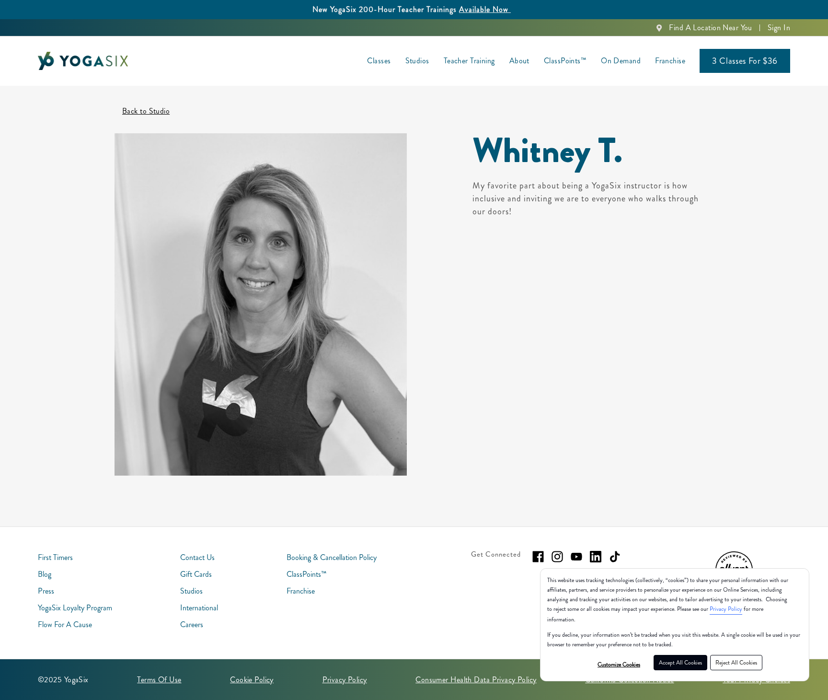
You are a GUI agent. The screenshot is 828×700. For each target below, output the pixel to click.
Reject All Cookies (736, 662)
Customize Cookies (619, 664)
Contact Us (197, 557)
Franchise (670, 60)
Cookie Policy (252, 679)
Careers (191, 624)
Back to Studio (146, 111)
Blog (44, 574)
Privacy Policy (726, 609)
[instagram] (557, 556)
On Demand (621, 60)
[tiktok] (615, 556)
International (199, 607)
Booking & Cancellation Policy (332, 557)
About (519, 60)
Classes (379, 60)
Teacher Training (469, 60)
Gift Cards (196, 574)
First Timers (55, 557)
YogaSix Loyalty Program (75, 607)
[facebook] (538, 556)
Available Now (485, 9)
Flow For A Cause (65, 624)
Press (46, 590)
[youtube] (576, 556)
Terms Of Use (159, 679)
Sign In (779, 27)
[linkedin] (595, 556)
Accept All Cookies (680, 662)
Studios (417, 60)
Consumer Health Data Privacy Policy (475, 679)
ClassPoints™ (565, 60)
